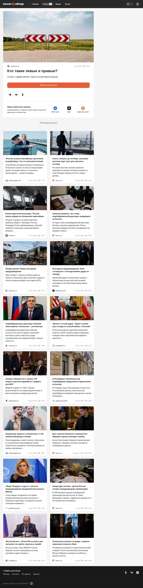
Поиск (67, 4)
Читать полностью (48, 85)
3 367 (43, 290)
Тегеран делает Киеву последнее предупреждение (20, 270)
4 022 (43, 235)
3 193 (43, 346)
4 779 (43, 180)
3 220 (89, 290)
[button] (10, 94)
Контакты (15, 574)
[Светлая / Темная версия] (130, 4)
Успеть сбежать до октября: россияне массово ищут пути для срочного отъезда (70, 161)
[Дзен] (137, 572)
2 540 (89, 453)
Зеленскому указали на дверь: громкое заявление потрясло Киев (70, 542)
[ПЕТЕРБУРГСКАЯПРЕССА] (7, 508)
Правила (36, 574)
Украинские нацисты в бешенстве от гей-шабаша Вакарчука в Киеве (24, 435)
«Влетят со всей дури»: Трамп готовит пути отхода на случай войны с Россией (71, 325)
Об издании (26, 574)
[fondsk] (7, 236)
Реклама (6, 574)
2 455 (43, 508)
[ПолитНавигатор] (7, 180)
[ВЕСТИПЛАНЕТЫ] (53, 346)
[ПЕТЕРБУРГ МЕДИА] (53, 401)
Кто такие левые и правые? (32, 71)
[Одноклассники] (126, 572)
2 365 (89, 560)
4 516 (89, 180)
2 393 (89, 508)
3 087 (43, 401)
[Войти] (137, 4)
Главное (35, 4)
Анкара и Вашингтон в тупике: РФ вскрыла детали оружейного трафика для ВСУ (23, 381)
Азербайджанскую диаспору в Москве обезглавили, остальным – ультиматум (24, 325)
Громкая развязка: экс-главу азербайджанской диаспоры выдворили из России (71, 216)
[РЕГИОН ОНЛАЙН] (53, 180)
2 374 (43, 560)
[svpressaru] (8, 66)
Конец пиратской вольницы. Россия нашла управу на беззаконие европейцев (24, 215)
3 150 (89, 346)
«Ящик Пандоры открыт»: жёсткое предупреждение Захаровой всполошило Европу (24, 489)
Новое (47, 4)
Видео (58, 4)
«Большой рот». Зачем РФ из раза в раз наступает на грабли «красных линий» (24, 542)
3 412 (89, 235)
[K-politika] (7, 560)
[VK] (131, 572)
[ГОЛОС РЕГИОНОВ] (7, 401)
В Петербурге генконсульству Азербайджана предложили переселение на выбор (71, 381)
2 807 (43, 453)
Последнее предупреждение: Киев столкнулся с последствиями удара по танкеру (70, 271)
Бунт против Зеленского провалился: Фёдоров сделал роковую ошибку (70, 435)
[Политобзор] (13, 4)
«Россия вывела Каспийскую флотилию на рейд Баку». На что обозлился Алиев (24, 159)
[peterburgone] (53, 291)
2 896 (89, 401)
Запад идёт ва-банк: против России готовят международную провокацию (70, 487)
